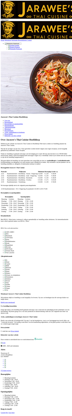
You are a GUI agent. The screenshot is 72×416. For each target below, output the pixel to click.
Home (2, 40)
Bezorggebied (8, 122)
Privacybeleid (8, 134)
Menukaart (8, 40)
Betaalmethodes (9, 125)
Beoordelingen (22, 40)
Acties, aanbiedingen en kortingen (14, 132)
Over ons (7, 120)
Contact (29, 40)
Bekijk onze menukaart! (8, 302)
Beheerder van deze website (12, 136)
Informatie (15, 40)
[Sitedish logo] (3, 343)
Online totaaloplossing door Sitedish (11, 414)
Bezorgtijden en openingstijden (13, 124)
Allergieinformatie (9, 127)
